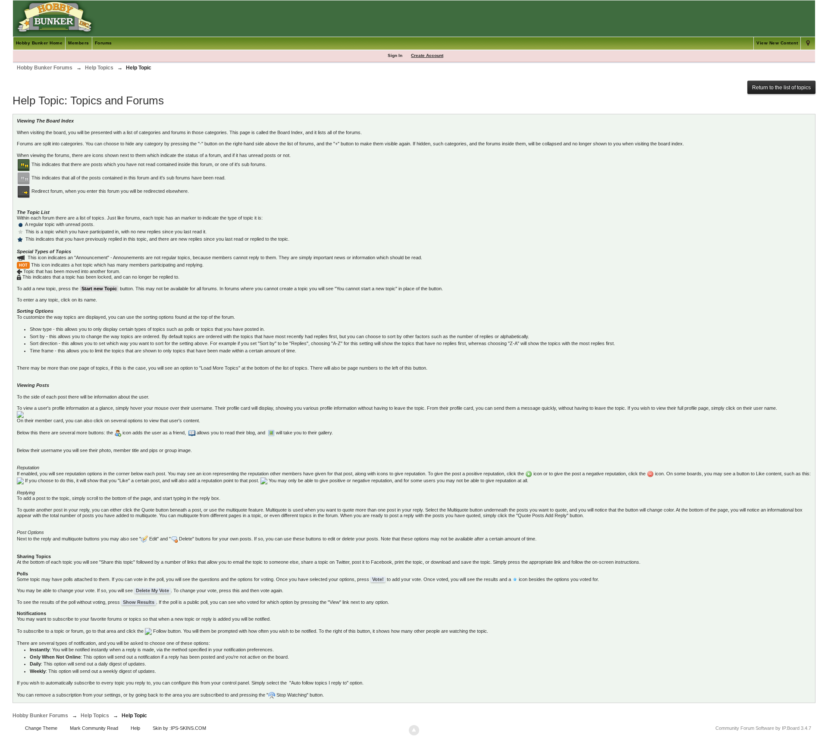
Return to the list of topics (781, 88)
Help (135, 728)
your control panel (230, 682)
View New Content (777, 43)
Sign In (395, 55)
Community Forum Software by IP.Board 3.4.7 (763, 728)
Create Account (427, 55)
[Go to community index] (55, 18)
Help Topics (95, 716)
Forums (103, 43)
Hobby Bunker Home (39, 43)
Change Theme (41, 728)
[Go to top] (414, 730)
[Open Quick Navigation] (808, 43)
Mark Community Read (94, 728)
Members (78, 43)
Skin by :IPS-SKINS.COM (179, 728)
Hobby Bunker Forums (40, 716)
